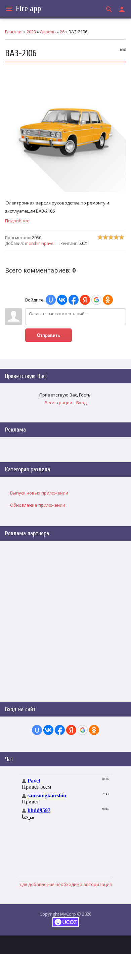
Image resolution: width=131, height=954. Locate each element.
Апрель (48, 32)
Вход (81, 403)
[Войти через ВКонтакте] (62, 300)
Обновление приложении (37, 505)
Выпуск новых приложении (39, 493)
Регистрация (58, 403)
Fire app (28, 8)
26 (62, 32)
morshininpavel (39, 243)
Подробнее (17, 221)
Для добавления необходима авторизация (65, 884)
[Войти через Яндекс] (85, 300)
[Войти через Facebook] (74, 300)
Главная (14, 32)
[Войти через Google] (96, 300)
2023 (31, 32)
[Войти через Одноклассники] (108, 300)
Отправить (48, 335)
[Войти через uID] (51, 300)
